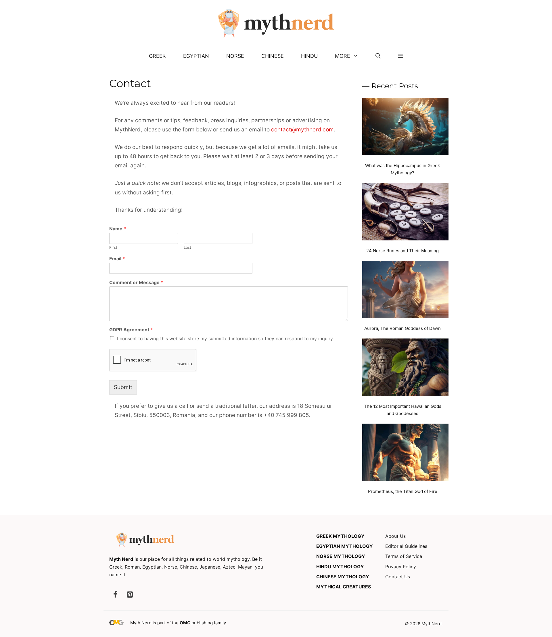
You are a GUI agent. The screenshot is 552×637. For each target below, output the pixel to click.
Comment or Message (136, 282)
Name (117, 229)
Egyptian (196, 56)
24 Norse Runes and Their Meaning (402, 250)
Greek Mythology (340, 536)
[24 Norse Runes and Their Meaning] (405, 213)
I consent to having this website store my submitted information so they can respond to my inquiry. (225, 338)
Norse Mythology (340, 556)
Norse (235, 56)
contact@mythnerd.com (302, 129)
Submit (123, 387)
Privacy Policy (400, 566)
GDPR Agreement (131, 329)
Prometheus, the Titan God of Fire (402, 491)
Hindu (309, 56)
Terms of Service (403, 556)
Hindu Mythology (340, 566)
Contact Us (397, 576)
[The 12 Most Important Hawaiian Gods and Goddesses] (405, 368)
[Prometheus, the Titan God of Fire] (405, 453)
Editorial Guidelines (406, 546)
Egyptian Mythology (344, 546)
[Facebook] (115, 594)
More (342, 56)
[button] (378, 56)
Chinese (272, 56)
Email (117, 258)
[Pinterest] (129, 594)
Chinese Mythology (342, 576)
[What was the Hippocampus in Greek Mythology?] (405, 128)
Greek (157, 56)
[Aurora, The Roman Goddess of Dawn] (405, 291)
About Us (395, 536)
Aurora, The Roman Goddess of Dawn (402, 328)
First (113, 247)
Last (187, 247)
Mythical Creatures (343, 587)
